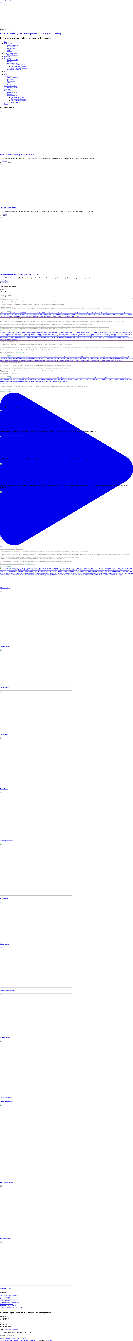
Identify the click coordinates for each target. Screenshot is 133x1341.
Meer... (2, 434)
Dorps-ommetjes (12, 63)
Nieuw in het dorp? (12, 45)
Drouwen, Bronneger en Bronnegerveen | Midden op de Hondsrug (30, 34)
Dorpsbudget (11, 48)
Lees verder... (4, 161)
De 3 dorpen (7, 58)
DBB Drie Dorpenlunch (8, 208)
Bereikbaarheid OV (12, 60)
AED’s (9, 50)
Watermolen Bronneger (14, 69)
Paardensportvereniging (7, 990)
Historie (9, 61)
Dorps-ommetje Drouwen (18, 65)
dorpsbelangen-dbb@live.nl (12, 1329)
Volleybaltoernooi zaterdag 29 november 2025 (17, 155)
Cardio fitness (4, 687)
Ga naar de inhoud (5, 1)
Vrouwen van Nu (5, 1288)
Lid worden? (11, 47)
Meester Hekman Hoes (10, 53)
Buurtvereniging (5, 646)
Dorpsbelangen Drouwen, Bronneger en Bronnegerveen (21, 1340)
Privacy (9, 51)
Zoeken (2, 29)
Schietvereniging (5, 1037)
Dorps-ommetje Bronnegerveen (20, 68)
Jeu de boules (4, 789)
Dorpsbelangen (8, 43)
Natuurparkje (4, 944)
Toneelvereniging (5, 1238)
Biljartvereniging (5, 588)
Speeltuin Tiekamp (6, 1101)
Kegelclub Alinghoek (6, 840)
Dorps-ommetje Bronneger (18, 66)
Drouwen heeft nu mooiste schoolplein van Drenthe (19, 274)
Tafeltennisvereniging (6, 1182)
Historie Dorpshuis (12, 55)
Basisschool (3, 536)
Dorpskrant (7, 56)
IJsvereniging (4, 734)
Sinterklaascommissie (6, 1097)
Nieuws (6, 71)
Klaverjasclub (4, 898)
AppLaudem (50, 1340)
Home (5, 42)
